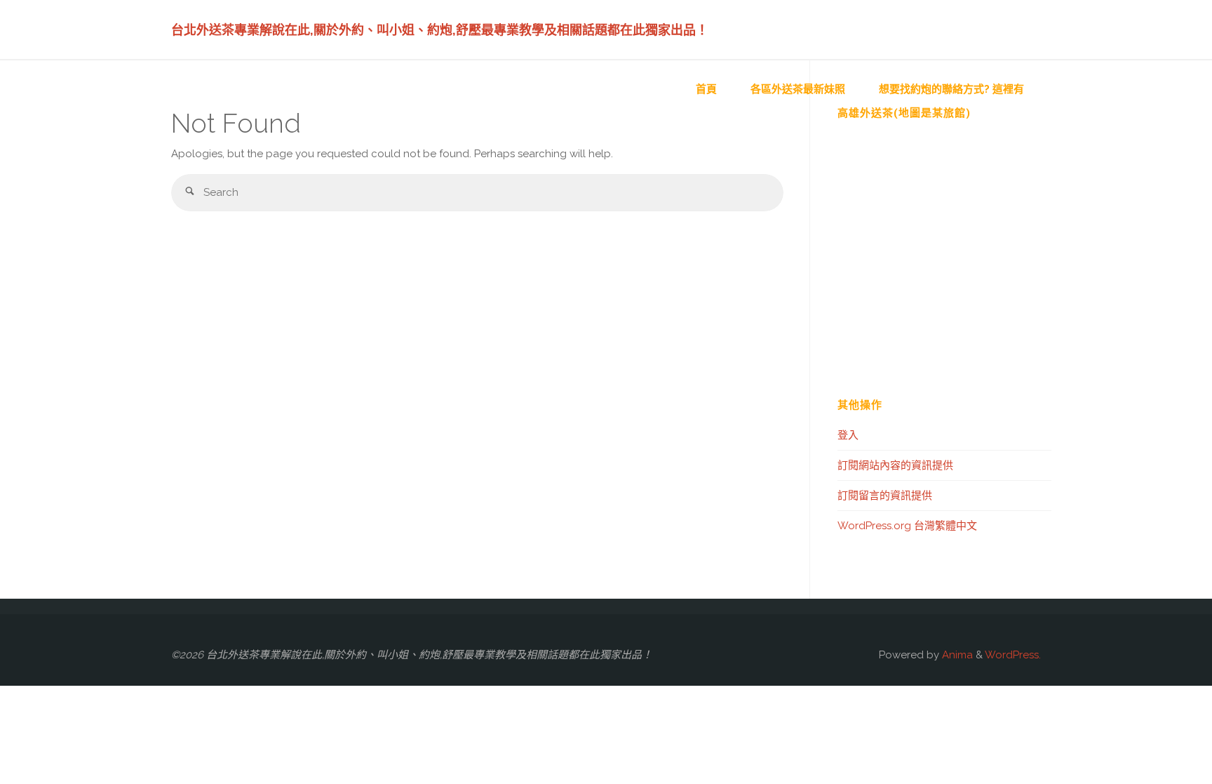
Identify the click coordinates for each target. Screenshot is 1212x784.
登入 (847, 435)
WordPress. (1013, 655)
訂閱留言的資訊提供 (884, 495)
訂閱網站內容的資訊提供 (895, 465)
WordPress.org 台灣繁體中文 (907, 525)
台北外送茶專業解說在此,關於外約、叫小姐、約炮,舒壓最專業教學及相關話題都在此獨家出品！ (439, 29)
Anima (956, 655)
